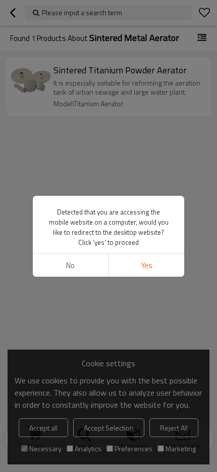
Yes (146, 265)
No (70, 265)
